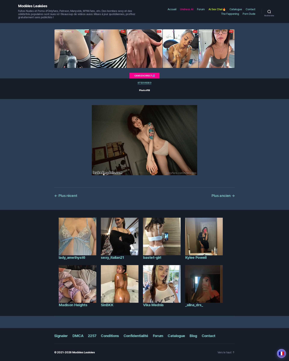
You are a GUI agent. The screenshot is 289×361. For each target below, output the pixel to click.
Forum (201, 9)
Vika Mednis (153, 305)
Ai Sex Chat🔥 (217, 9)
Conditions (110, 336)
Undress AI (186, 9)
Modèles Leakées (32, 6)
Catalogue (236, 9)
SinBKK (107, 305)
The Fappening (230, 13)
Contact (250, 9)
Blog (193, 336)
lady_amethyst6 (72, 257)
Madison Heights (73, 305)
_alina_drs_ (194, 305)
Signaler (61, 336)
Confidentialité (136, 336)
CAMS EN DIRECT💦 (144, 75)
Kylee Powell (196, 257)
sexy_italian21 (112, 257)
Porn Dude (249, 13)
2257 (92, 336)
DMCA (77, 336)
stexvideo (145, 82)
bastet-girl (152, 257)
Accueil (172, 9)
